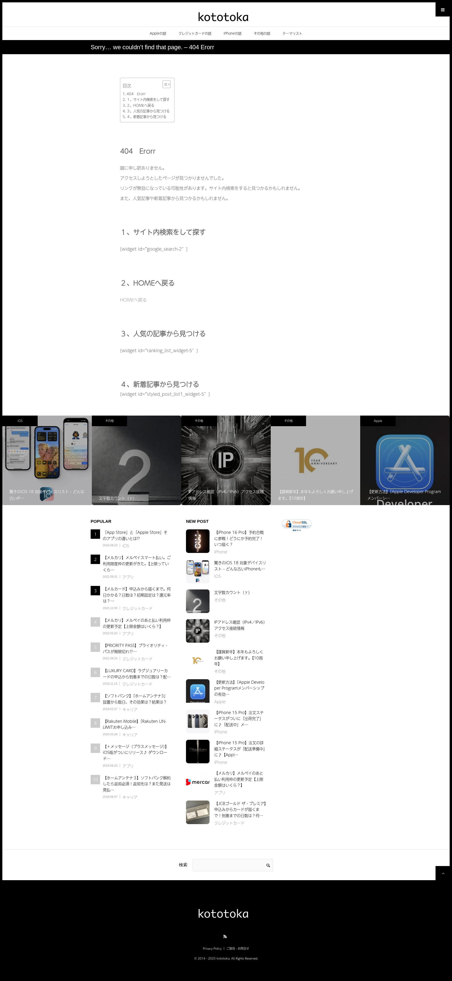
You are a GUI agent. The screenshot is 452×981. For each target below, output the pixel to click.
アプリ (128, 577)
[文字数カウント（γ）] (198, 601)
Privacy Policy (212, 948)
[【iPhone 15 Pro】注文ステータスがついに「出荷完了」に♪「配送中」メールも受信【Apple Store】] (198, 721)
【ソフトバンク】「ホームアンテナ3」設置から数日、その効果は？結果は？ (135, 699)
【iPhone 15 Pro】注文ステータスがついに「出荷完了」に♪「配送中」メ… (239, 718)
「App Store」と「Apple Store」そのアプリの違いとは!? (135, 535)
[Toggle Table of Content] (164, 84)
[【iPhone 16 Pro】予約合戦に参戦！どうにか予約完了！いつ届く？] (198, 541)
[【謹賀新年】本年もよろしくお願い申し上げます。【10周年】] (198, 660)
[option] (47, 460)
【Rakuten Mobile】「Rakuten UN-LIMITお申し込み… (134, 724)
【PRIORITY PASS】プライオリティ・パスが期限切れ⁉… (136, 648)
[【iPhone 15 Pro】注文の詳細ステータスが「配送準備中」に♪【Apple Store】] (198, 751)
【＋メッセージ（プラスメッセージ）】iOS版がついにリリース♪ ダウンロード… (136, 752)
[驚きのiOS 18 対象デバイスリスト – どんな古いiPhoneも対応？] (198, 571)
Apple (288, 421)
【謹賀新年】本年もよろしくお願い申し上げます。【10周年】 (238, 657)
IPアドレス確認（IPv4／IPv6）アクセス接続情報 (239, 625)
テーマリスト (292, 33)
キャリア (129, 709)
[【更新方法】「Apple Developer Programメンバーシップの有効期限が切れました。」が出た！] (198, 691)
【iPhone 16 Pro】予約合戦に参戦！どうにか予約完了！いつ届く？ (239, 538)
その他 (20, 421)
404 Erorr (136, 93)
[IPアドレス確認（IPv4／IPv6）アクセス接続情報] (198, 631)
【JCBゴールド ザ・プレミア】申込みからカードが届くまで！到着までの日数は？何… (240, 809)
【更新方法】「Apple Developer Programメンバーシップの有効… (239, 688)
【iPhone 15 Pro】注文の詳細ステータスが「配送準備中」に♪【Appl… (239, 748)
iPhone (378, 421)
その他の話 (262, 33)
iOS (125, 545)
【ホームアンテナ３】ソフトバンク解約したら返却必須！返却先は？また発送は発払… (137, 784)
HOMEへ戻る (133, 300)
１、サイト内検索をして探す (148, 99)
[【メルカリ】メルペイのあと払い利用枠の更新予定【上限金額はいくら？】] (198, 782)
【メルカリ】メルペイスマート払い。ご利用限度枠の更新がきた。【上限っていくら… (137, 563)
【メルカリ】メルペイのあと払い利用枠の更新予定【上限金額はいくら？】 (137, 623)
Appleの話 (158, 33)
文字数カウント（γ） (233, 592)
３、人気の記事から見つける (148, 111)
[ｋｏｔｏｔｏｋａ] (226, 16)
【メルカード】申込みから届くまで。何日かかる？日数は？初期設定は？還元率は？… (137, 595)
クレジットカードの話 (194, 33)
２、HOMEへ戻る (140, 105)
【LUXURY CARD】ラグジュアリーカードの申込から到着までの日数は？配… (137, 673)
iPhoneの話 (233, 33)
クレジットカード (137, 608)
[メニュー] (443, 9)
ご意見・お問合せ (237, 948)
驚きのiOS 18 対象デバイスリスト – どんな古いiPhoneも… (240, 566)
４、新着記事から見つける (146, 116)
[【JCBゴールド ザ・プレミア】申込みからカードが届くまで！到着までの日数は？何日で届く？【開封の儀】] (198, 812)
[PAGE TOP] (443, 873)
